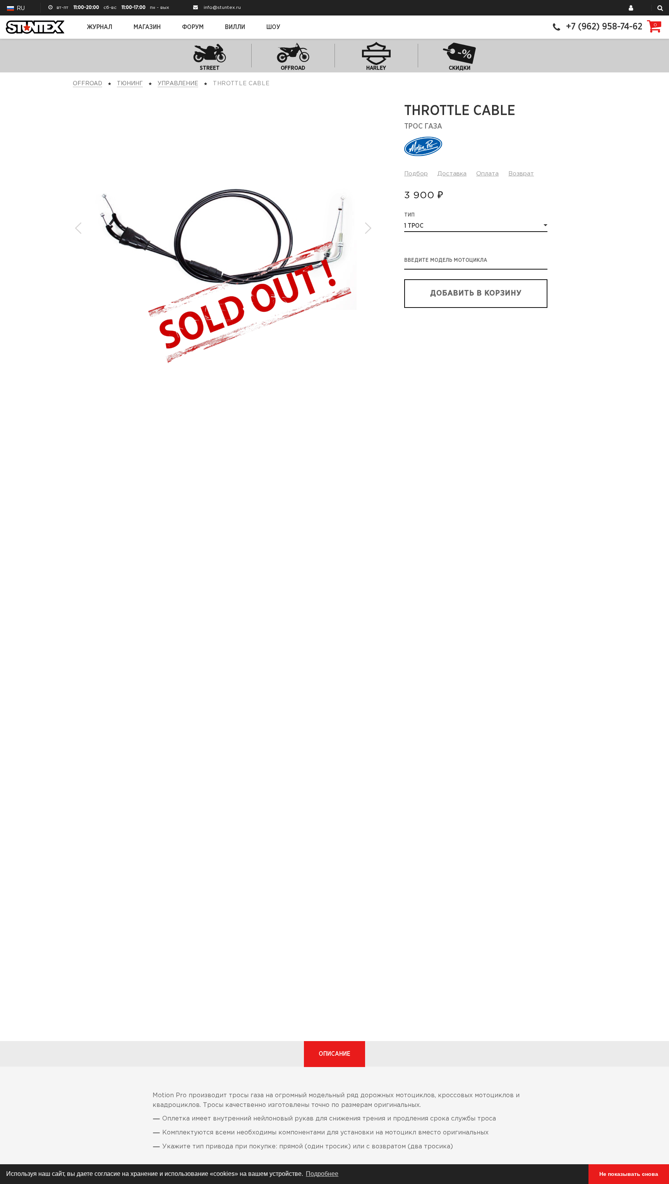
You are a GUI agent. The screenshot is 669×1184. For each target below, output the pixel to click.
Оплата (487, 173)
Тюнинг (130, 83)
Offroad (87, 83)
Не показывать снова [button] (628, 1174)
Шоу (273, 27)
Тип (409, 215)
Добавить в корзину (476, 293)
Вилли (235, 27)
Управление (178, 83)
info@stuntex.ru (222, 7)
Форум (193, 27)
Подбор (416, 173)
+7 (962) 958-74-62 (604, 27)
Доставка (452, 173)
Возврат (521, 173)
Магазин (147, 27)
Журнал (99, 27)
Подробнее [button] (322, 1173)
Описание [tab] (334, 1054)
